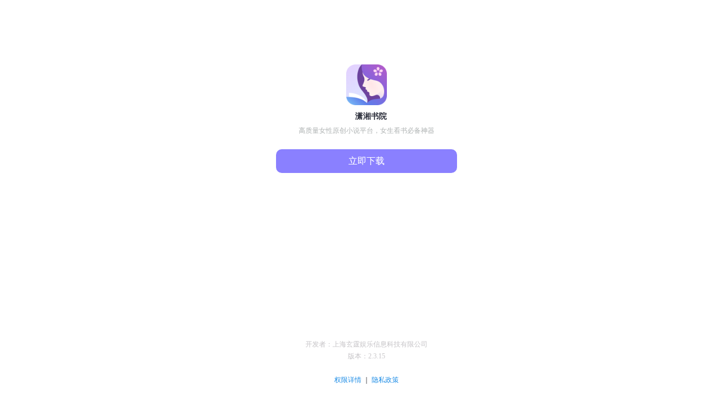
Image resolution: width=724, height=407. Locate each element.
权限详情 (348, 380)
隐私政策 (385, 380)
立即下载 (366, 161)
